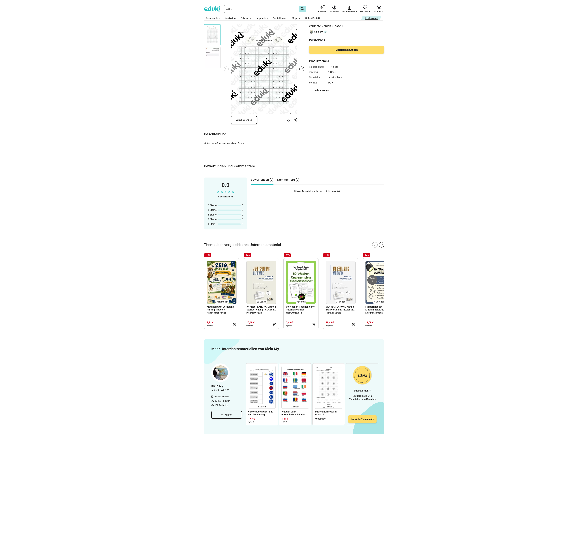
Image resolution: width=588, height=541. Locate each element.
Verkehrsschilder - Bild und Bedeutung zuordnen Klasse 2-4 (260, 413)
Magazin (296, 18)
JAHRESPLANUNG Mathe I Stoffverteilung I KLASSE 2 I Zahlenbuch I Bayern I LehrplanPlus (340, 308)
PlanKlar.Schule (254, 313)
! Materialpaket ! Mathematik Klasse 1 (377, 308)
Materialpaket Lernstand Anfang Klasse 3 (220, 308)
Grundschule (211, 18)
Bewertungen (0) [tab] (262, 180)
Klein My (318, 31)
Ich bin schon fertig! (216, 313)
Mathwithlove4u (294, 313)
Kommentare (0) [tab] (288, 180)
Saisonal (245, 18)
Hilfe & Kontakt (312, 18)
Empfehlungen (280, 18)
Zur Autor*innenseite (362, 419)
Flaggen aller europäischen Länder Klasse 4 (293, 413)
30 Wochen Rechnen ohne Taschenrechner (300, 308)
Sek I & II (229, 18)
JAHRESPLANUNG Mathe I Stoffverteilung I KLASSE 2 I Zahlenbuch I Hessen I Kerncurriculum (261, 308)
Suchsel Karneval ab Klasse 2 (326, 413)
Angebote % (262, 18)
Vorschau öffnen (244, 120)
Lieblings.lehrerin (374, 313)
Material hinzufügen (346, 49)
